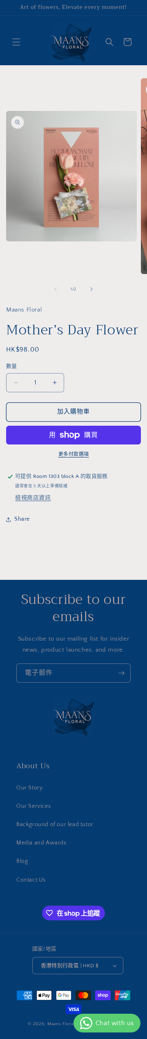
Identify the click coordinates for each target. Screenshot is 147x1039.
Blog (22, 861)
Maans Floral (61, 1023)
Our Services (33, 806)
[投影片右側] (91, 289)
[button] (16, 42)
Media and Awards (41, 843)
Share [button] (22, 519)
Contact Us (31, 880)
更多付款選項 (73, 454)
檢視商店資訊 (33, 498)
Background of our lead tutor (55, 824)
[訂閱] (121, 673)
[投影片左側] (56, 289)
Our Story (29, 788)
